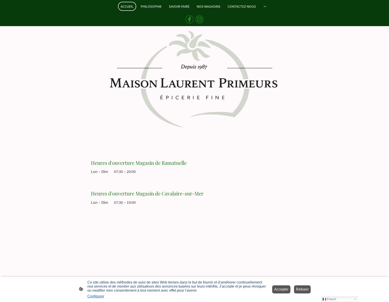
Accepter (281, 289)
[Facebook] (189, 19)
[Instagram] (199, 19)
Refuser (302, 289)
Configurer (95, 296)
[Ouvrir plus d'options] (264, 6)
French (331, 299)
